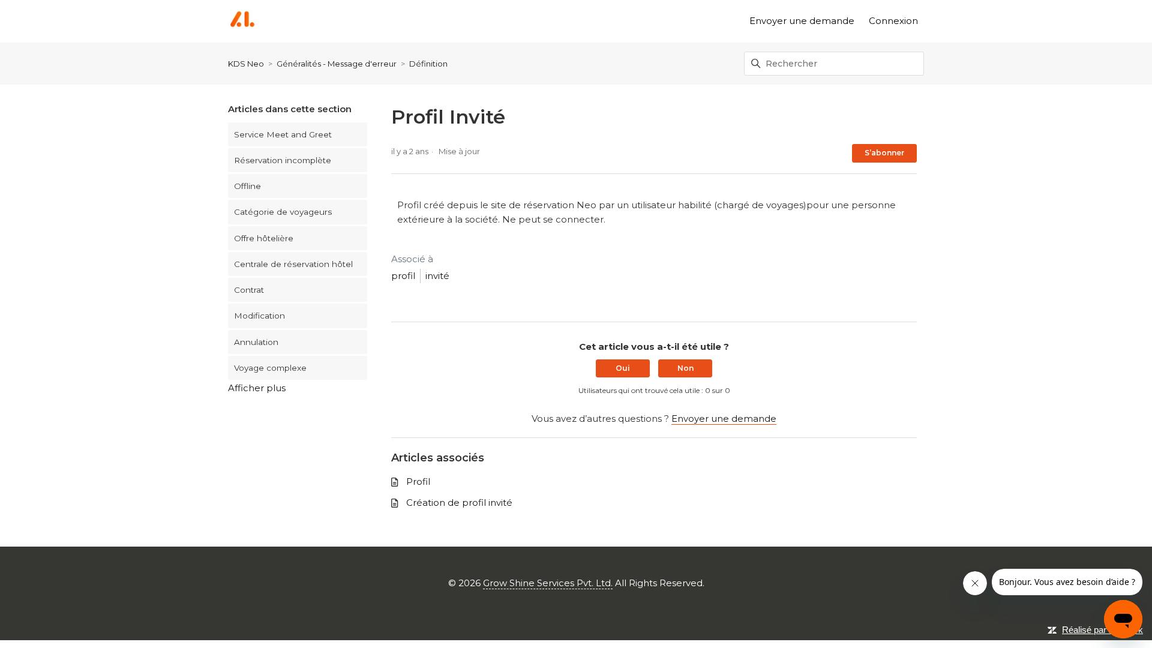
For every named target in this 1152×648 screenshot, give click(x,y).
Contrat (249, 290)
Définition (428, 63)
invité (437, 275)
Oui (623, 368)
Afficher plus (257, 388)
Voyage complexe (270, 368)
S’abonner (884, 152)
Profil (418, 481)
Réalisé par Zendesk (1102, 630)
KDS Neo (246, 63)
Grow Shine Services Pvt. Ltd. (548, 583)
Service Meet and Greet (283, 134)
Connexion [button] (893, 20)
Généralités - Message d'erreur (337, 63)
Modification (259, 315)
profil (403, 275)
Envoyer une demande (801, 20)
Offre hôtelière (263, 238)
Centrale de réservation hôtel (293, 264)
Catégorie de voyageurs (283, 212)
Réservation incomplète (282, 160)
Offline (247, 186)
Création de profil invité (459, 502)
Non (685, 368)
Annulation (256, 342)
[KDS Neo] (242, 21)
